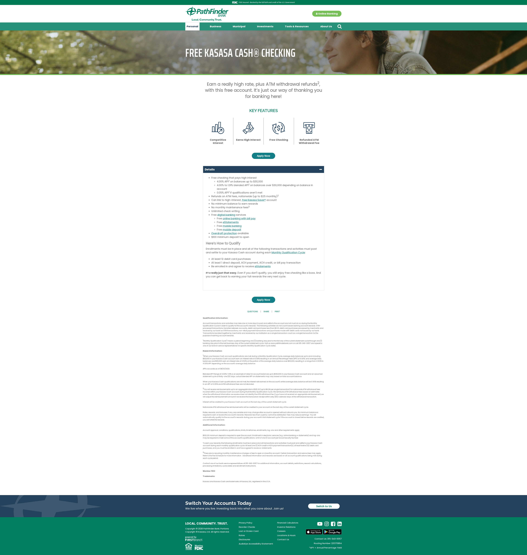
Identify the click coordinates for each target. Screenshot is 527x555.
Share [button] (266, 311)
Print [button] (277, 311)
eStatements (231, 222)
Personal (192, 26)
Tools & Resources (297, 26)
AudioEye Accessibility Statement (256, 543)
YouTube (319, 523)
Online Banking (328, 13)
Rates (242, 535)
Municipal (239, 26)
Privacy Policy (245, 522)
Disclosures (244, 539)
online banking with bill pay (239, 218)
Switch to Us (324, 506)
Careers (281, 531)
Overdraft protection (224, 233)
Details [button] (210, 169)
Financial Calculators (287, 522)
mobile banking (232, 226)
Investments (265, 26)
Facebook (333, 523)
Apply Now (263, 155)
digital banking (226, 214)
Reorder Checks (247, 527)
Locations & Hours (286, 535)
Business (215, 26)
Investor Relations (286, 527)
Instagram (326, 523)
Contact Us (283, 539)
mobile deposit (232, 229)
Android (332, 532)
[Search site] (339, 26)
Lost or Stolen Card (248, 531)
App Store (314, 532)
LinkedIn (339, 523)
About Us (326, 26)
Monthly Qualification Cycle (288, 252)
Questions (252, 311)
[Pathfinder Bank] (206, 13)
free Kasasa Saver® (254, 200)
